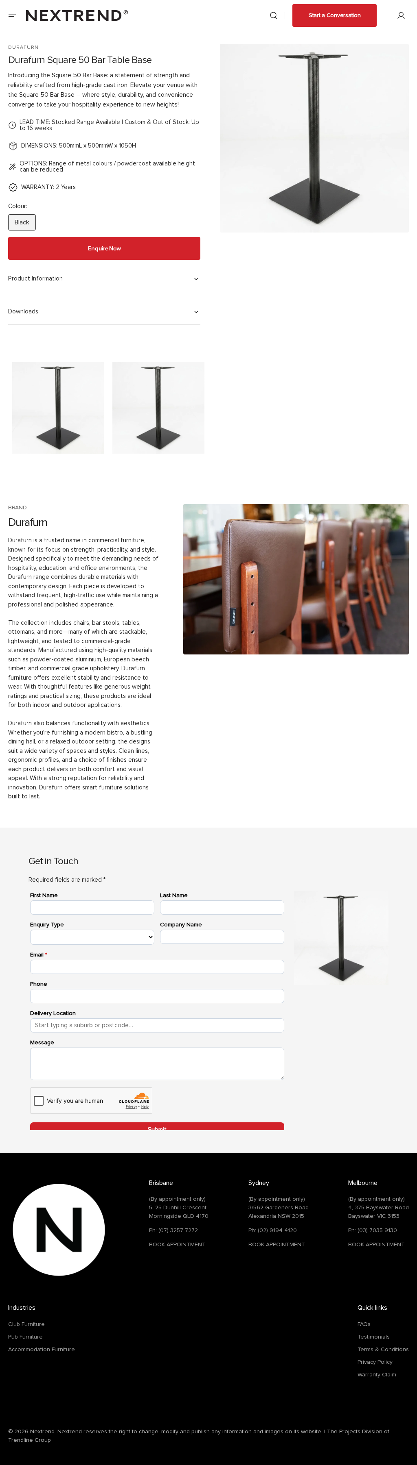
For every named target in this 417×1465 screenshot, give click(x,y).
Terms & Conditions (383, 1349)
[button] (12, 15)
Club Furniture (26, 1324)
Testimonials (374, 1337)
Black (25, 224)
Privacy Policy (375, 1362)
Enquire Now (104, 248)
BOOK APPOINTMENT (177, 1245)
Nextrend (42, 1432)
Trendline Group (29, 1440)
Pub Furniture (25, 1337)
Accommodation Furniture (41, 1349)
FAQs (364, 1324)
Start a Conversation (334, 15)
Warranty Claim (377, 1375)
